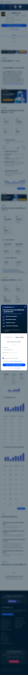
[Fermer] (25, 307)
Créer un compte (20, 337)
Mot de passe (10, 352)
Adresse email (5, 347)
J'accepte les (13, 361)
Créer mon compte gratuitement (14, 365)
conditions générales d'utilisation (16, 361)
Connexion (8, 337)
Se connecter (17, 368)
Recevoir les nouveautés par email (11, 358)
